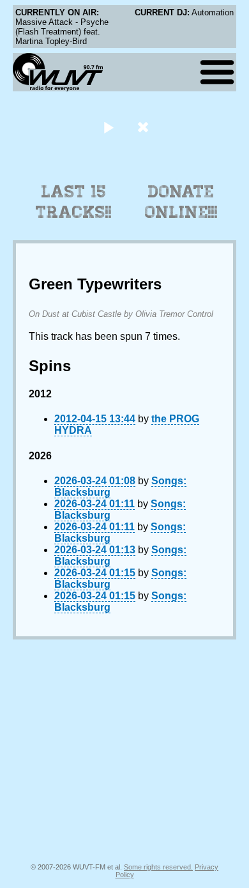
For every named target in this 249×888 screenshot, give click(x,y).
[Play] (108, 126)
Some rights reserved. (158, 867)
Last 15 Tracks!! (74, 201)
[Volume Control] (144, 126)
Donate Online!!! (181, 201)
